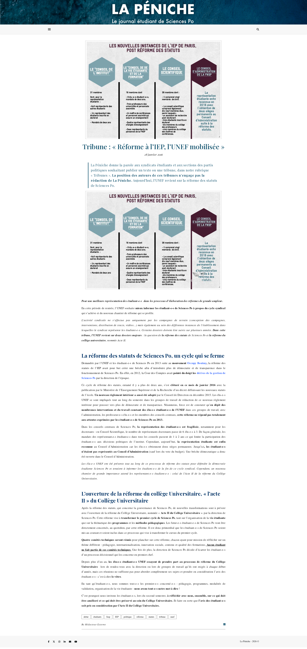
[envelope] (70, 641)
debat (86, 616)
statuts (151, 616)
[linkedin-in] (65, 641)
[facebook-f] (49, 641)
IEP (117, 616)
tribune (162, 616)
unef (172, 616)
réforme (140, 616)
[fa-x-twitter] (54, 641)
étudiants (97, 616)
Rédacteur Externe (95, 624)
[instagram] (59, 641)
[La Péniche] (153, 12)
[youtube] (76, 641)
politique (128, 616)
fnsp (108, 616)
